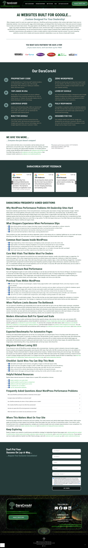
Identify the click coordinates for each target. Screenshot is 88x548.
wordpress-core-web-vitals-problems (32, 152)
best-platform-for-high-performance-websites (51, 426)
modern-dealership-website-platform (56, 321)
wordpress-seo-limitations (38, 150)
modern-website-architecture (72, 436)
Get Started (67, 488)
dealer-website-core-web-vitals (19, 380)
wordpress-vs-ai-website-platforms (31, 154)
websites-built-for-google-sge (54, 436)
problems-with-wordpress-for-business (64, 324)
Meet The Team (50, 3)
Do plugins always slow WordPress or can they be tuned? (19, 398)
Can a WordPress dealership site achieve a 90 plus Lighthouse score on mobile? (24, 401)
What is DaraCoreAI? (29, 3)
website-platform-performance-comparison (22, 382)
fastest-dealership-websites (53, 357)
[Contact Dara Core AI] (56, 509)
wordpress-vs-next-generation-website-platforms (25, 324)
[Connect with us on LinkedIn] (70, 509)
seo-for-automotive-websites (18, 387)
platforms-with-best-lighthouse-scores (21, 384)
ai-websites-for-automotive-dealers (27, 323)
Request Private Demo (79, 3)
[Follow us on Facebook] (61, 509)
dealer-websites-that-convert (28, 426)
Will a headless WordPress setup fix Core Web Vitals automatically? (22, 404)
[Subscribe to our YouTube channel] (65, 509)
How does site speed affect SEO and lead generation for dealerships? (22, 408)
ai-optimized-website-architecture (64, 434)
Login (44, 545)
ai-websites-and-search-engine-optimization (59, 326)
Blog (56, 3)
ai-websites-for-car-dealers (17, 385)
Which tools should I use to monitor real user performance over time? (22, 411)
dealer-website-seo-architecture (43, 434)
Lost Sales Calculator (63, 3)
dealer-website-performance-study (34, 357)
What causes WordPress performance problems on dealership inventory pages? (24, 394)
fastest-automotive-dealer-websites (25, 434)
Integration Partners (40, 3)
